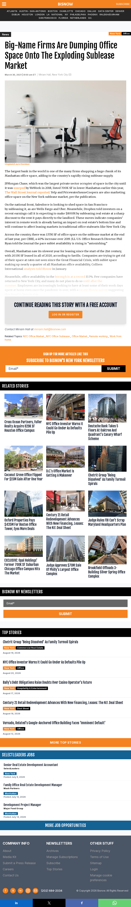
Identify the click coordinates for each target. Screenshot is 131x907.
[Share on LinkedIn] (16, 903)
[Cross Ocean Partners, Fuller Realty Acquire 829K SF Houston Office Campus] (24, 418)
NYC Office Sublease (58, 336)
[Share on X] (49, 903)
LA (48, 14)
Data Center (105, 11)
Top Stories (54, 869)
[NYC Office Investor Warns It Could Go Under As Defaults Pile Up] (65, 418)
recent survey (93, 290)
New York (115, 33)
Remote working (98, 336)
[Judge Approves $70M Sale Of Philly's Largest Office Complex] (65, 558)
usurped (19, 188)
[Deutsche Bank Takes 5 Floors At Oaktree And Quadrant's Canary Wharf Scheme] (107, 418)
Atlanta (12, 11)
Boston (52, 11)
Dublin (16, 14)
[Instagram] (28, 890)
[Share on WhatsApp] (114, 903)
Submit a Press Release (19, 863)
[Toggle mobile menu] (4, 4)
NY (66, 14)
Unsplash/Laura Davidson (17, 164)
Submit (113, 369)
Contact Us (11, 875)
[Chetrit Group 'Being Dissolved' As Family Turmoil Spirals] (107, 466)
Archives (52, 851)
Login (94, 869)
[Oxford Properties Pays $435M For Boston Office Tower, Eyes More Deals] (24, 511)
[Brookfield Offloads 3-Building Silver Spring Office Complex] (107, 558)
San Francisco (48, 18)
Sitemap (95, 863)
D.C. (90, 18)
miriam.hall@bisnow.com (50, 329)
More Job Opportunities (65, 825)
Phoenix (93, 14)
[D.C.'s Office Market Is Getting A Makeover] (65, 466)
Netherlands (78, 18)
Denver (119, 11)
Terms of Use (99, 857)
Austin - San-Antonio (32, 11)
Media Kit (9, 857)
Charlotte (66, 11)
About (7, 851)
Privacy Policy (100, 851)
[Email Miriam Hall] (70, 75)
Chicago (80, 11)
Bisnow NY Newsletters (22, 591)
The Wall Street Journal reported (27, 192)
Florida (63, 18)
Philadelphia (78, 14)
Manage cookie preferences (101, 878)
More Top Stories (65, 742)
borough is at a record (70, 276)
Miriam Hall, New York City (53, 74)
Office (126, 33)
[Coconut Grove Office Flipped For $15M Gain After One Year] (24, 466)
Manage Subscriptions (62, 857)
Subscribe (123, 4)
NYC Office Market (33, 336)
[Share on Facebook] (82, 903)
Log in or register (65, 314)
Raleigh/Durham (109, 14)
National (57, 14)
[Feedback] (35, 890)
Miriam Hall (23, 329)
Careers (8, 869)
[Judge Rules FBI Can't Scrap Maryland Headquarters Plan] (107, 511)
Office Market (79, 336)
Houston (27, 14)
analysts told (38, 269)
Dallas (92, 11)
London (40, 14)
